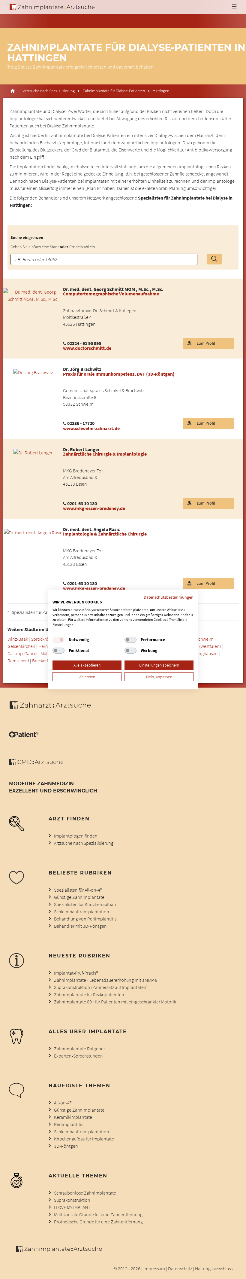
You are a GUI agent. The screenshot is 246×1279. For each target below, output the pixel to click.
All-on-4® (62, 1103)
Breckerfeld (43, 661)
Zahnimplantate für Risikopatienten (89, 994)
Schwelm (205, 639)
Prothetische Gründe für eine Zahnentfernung (98, 1222)
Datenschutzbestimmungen (169, 597)
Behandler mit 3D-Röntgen (80, 926)
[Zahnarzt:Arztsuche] (53, 708)
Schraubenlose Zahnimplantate (85, 1193)
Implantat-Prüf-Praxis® (76, 973)
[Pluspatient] (23, 736)
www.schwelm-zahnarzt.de (91, 428)
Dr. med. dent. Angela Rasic (91, 529)
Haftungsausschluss (213, 1268)
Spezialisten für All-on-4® (78, 890)
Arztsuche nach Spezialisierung (49, 90)
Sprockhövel (43, 639)
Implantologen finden (76, 836)
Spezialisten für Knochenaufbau (85, 904)
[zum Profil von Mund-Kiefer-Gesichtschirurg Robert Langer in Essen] (33, 452)
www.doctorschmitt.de (87, 348)
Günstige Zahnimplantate (79, 897)
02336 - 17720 (80, 423)
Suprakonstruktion (72, 1200)
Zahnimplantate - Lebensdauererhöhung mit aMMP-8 (106, 980)
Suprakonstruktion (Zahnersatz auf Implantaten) (101, 987)
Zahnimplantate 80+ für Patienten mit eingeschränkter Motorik (115, 1002)
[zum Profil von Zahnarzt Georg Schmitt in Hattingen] (33, 295)
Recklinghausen (202, 653)
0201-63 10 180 (82, 503)
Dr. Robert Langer (81, 449)
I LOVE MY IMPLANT (72, 1207)
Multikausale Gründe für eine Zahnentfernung (98, 1214)
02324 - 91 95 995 (84, 343)
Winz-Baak (18, 639)
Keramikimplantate (73, 1117)
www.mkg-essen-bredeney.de (94, 508)
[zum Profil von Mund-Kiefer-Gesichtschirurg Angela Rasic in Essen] (33, 532)
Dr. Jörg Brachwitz (82, 369)
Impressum (154, 1268)
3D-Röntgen (66, 1146)
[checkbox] (58, 640)
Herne (44, 646)
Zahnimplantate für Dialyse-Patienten (113, 90)
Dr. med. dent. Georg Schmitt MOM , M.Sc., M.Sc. (113, 289)
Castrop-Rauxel (23, 653)
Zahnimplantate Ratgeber (79, 1048)
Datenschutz (180, 1268)
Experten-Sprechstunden (78, 1056)
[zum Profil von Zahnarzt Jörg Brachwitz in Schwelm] (33, 372)
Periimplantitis (68, 1124)
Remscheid (18, 661)
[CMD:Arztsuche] (36, 763)
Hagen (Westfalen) (203, 646)
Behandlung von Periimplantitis (85, 919)
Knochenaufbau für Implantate (84, 1139)
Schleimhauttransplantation (81, 911)
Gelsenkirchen (21, 646)
